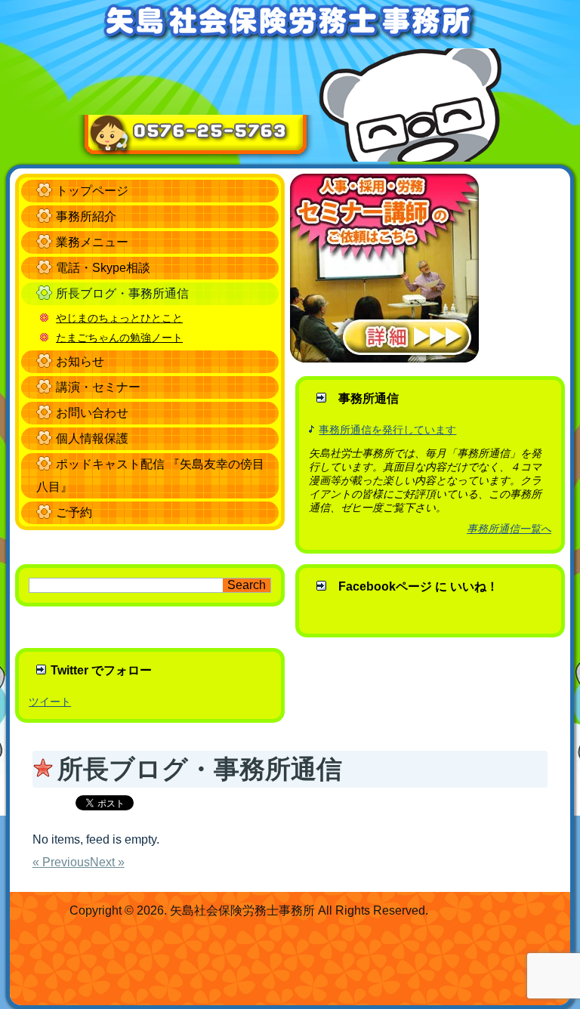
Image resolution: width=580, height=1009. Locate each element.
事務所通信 (368, 398)
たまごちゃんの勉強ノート (119, 338)
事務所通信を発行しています (387, 430)
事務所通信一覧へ (509, 529)
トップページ (92, 190)
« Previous (61, 862)
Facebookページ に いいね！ (418, 586)
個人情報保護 (92, 438)
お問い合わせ (92, 412)
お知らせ (80, 361)
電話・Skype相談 (103, 267)
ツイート (50, 702)
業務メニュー (92, 242)
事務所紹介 (86, 216)
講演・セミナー (98, 387)
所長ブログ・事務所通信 (122, 293)
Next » (107, 862)
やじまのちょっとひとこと (119, 318)
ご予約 (74, 512)
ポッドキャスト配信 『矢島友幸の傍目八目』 (150, 475)
